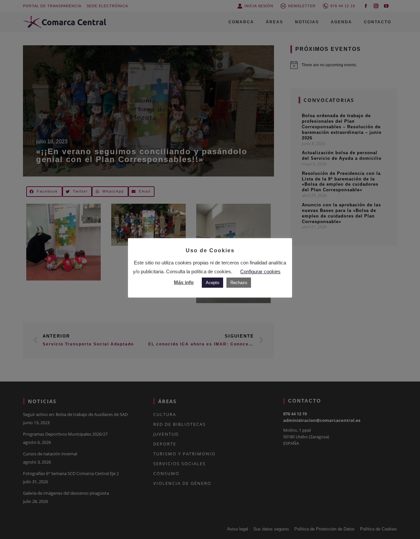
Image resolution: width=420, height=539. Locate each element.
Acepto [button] (212, 282)
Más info (184, 282)
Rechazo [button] (238, 282)
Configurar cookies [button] (260, 271)
